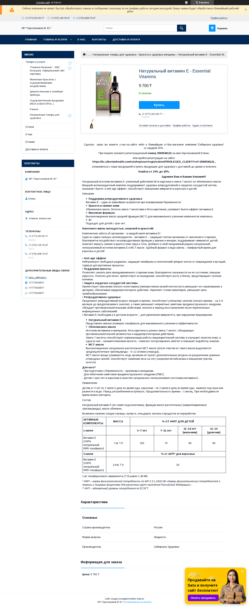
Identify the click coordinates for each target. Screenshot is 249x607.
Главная (31, 39)
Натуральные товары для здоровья (114, 54)
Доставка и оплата (126, 39)
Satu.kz (140, 599)
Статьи (29, 126)
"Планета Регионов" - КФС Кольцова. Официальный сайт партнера (47, 70)
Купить (159, 105)
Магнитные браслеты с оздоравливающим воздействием (43, 82)
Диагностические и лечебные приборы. (46, 93)
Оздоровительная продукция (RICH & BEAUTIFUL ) (47, 102)
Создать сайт (43, 2)
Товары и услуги (55, 39)
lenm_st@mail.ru (37, 277)
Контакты (99, 39)
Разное (34, 109)
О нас (81, 39)
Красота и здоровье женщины (157, 54)
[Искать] (181, 28)
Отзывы (30, 141)
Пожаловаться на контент (138, 602)
